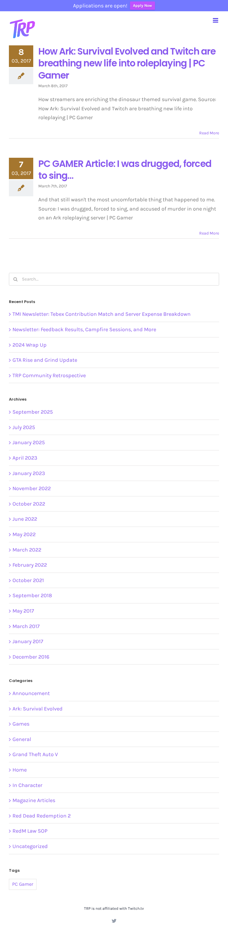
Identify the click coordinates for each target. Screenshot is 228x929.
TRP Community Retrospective (49, 375)
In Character (27, 785)
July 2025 (23, 427)
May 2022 (24, 534)
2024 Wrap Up (29, 345)
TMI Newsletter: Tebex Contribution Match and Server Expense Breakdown (101, 314)
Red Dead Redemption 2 (41, 815)
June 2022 (24, 519)
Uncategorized (30, 846)
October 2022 (28, 504)
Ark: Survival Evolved (37, 708)
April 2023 (24, 458)
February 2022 (29, 565)
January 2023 (28, 473)
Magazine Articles (33, 800)
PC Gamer (22, 884)
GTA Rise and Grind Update (44, 360)
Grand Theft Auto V (35, 754)
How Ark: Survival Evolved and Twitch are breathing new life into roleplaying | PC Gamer (127, 63)
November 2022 (31, 488)
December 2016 (30, 657)
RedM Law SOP (30, 831)
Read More (209, 133)
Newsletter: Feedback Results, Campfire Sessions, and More (84, 329)
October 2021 (28, 580)
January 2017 (27, 641)
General (21, 739)
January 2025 (28, 442)
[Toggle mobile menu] (216, 20)
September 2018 (32, 595)
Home (19, 770)
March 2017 (25, 626)
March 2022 (26, 549)
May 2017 (23, 611)
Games (20, 724)
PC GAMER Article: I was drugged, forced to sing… (124, 169)
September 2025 (32, 412)
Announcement (31, 693)
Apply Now (142, 5)
